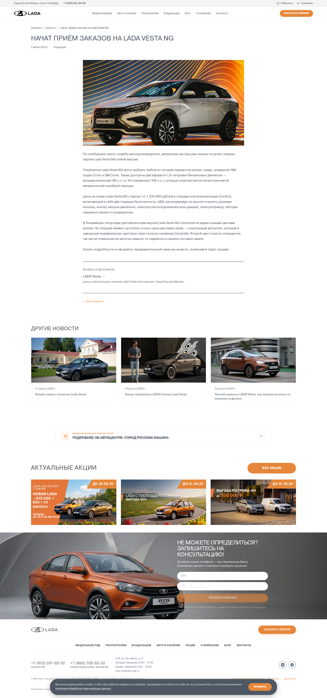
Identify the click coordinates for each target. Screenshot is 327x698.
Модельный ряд (102, 13)
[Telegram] (292, 665)
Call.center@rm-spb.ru (127, 671)
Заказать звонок (296, 13)
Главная (36, 28)
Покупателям (150, 13)
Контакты (222, 13)
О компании (203, 13)
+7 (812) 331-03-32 (74, 3)
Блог (188, 13)
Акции (190, 645)
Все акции (271, 468)
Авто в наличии (126, 13)
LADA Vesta (94, 276)
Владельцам (171, 13)
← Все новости (93, 301)
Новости (50, 28)
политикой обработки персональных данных (83, 689)
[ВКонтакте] (283, 665)
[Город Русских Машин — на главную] (27, 13)
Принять (260, 687)
